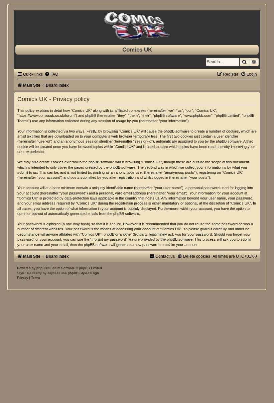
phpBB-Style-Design (83, 273)
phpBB (41, 268)
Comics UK (137, 50)
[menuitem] (51, 74)
